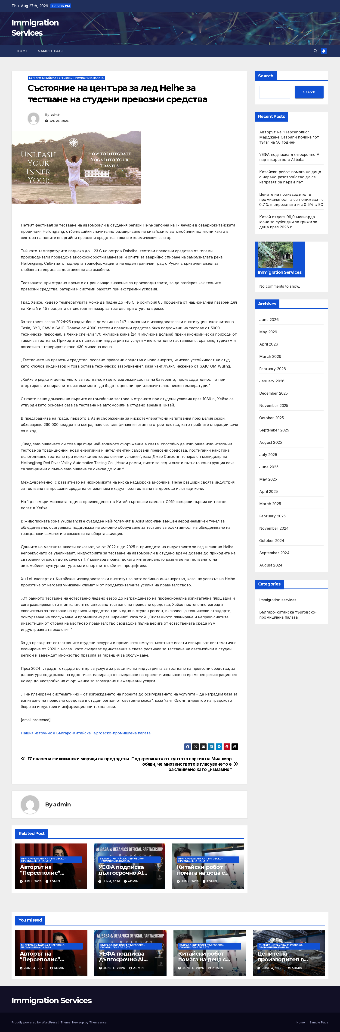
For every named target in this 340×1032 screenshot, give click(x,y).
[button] (315, 51)
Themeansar (98, 1022)
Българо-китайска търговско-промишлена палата (66, 77)
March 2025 (270, 503)
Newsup (78, 1022)
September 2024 (274, 552)
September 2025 (274, 430)
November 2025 (273, 405)
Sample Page (51, 51)
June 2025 (268, 466)
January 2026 (271, 380)
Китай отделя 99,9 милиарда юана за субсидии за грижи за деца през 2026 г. (288, 221)
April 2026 (268, 344)
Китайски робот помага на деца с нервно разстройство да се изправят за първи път (290, 177)
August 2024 (270, 565)
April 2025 (268, 491)
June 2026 (269, 319)
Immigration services (277, 599)
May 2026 (268, 331)
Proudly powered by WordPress (35, 1022)
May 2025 (268, 479)
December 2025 (273, 393)
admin (55, 115)
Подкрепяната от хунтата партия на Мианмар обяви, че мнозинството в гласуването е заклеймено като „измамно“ (181, 764)
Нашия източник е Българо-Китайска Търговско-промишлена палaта (86, 733)
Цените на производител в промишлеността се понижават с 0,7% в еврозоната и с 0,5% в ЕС (291, 199)
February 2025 (272, 515)
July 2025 (268, 454)
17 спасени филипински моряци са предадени (78, 758)
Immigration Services (51, 1000)
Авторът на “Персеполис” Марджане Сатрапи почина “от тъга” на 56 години (289, 137)
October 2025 (271, 417)
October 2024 (271, 540)
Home (22, 51)
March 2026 (270, 356)
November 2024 (274, 528)
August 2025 (270, 442)
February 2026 (272, 368)
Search (265, 76)
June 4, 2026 (35, 968)
